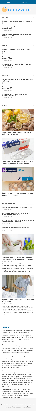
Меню (8, 2)
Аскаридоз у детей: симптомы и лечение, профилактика (16, 27)
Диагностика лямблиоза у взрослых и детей (17, 207)
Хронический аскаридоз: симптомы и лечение (18, 300)
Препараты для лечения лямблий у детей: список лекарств (16, 64)
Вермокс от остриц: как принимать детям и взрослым (17, 194)
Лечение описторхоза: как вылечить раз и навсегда (16, 228)
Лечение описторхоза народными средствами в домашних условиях (17, 258)
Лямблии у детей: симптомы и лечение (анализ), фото (15, 57)
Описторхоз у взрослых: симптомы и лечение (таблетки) (17, 80)
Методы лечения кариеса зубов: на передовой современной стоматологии (18, 221)
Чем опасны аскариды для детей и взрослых (17, 21)
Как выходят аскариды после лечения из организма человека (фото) (16, 213)
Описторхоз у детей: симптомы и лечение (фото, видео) (16, 87)
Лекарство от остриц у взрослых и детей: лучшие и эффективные (17, 162)
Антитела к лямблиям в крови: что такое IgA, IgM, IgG (17, 50)
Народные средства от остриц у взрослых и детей (16, 133)
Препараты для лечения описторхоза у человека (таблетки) (15, 94)
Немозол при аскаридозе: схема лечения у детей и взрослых (16, 34)
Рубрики (24, 2)
